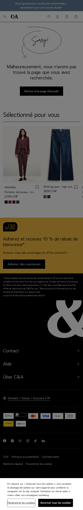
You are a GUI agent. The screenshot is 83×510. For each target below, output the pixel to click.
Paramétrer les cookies (21, 502)
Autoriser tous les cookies (55, 502)
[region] (41, 494)
